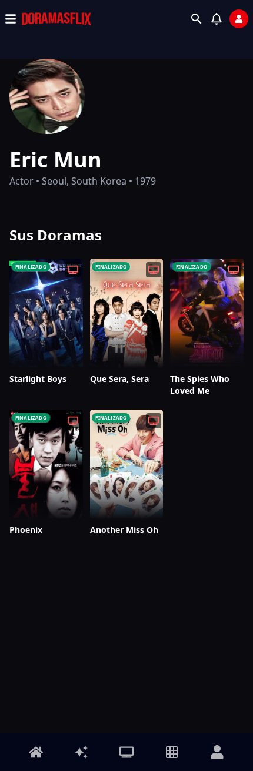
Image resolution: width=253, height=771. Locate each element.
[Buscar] (196, 19)
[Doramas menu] (126, 752)
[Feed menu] (81, 752)
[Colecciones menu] (172, 752)
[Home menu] (36, 752)
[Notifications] (216, 19)
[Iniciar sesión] (238, 18)
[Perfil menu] (217, 752)
